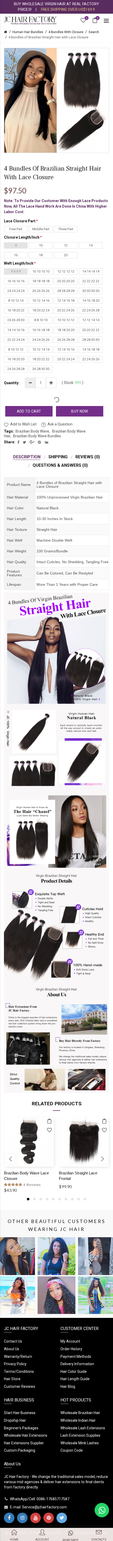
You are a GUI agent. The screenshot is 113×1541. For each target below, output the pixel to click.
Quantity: (11, 383)
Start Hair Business (19, 1413)
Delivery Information (77, 1364)
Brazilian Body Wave (32, 431)
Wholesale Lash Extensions (82, 1428)
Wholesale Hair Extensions (25, 1435)
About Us (11, 1349)
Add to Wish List (23, 424)
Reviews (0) (87, 456)
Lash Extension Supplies (80, 1435)
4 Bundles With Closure (65, 32)
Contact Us (13, 1341)
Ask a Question (60, 424)
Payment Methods (75, 1356)
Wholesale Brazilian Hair (80, 1413)
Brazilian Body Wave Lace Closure (26, 1176)
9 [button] (78, 1199)
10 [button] (85, 1199)
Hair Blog (67, 1386)
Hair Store (12, 1379)
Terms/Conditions (19, 1371)
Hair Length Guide (75, 1379)
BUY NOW (79, 411)
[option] (29, 1161)
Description (26, 456)
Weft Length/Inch (18, 263)
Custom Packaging (19, 1450)
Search (94, 32)
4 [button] (47, 1199)
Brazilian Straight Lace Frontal (78, 1176)
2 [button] (34, 1199)
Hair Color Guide (73, 1371)
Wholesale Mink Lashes (79, 1443)
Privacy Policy (15, 1364)
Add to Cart (29, 411)
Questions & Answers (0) (60, 465)
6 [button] (59, 1199)
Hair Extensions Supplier (24, 1443)
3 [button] (40, 1199)
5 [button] (53, 1199)
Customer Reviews (19, 1386)
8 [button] (72, 1199)
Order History (71, 1349)
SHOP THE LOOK (16, 1259)
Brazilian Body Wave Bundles (37, 436)
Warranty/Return (18, 1356)
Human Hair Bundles (27, 32)
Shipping (58, 456)
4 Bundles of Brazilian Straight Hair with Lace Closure (48, 37)
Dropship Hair (15, 1420)
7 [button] (66, 1199)
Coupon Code (71, 1450)
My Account (70, 1341)
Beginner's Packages (21, 1428)
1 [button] (28, 1199)
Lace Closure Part (19, 221)
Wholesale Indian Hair (78, 1420)
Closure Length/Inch (21, 237)
